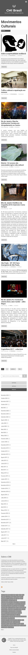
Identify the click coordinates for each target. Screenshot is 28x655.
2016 (23, 594)
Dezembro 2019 (5, 445)
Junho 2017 (4, 538)
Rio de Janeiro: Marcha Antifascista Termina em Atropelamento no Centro (10, 123)
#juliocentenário (5, 594)
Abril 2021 (3, 407)
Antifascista (4, 609)
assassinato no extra (21, 616)
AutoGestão (10, 627)
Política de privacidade (14, 649)
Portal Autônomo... (13, 55)
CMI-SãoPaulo (13, 266)
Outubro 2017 (4, 525)
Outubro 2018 (4, 488)
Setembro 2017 (5, 528)
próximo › (13, 369)
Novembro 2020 (5, 413)
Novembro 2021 (5, 401)
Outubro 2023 (4, 398)
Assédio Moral (11, 618)
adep (21, 598)
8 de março (16, 596)
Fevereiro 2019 (4, 476)
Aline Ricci (22, 602)
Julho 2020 (3, 423)
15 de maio (13, 594)
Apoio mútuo (4, 611)
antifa (17, 607)
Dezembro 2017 (5, 519)
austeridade (16, 625)
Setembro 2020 (5, 417)
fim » (20, 369)
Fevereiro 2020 (4, 438)
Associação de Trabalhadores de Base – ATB (11, 620)
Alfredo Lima (16, 602)
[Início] (14, 6)
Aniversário (4, 607)
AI (16, 600)
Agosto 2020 (4, 420)
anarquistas (21, 605)
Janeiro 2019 (4, 479)
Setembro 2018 (5, 491)
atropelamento (5, 623)
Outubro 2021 (4, 404)
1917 (17, 594)
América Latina (10, 603)
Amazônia (4, 603)
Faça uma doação (14, 647)
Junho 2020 (4, 426)
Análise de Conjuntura (20, 603)
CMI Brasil (14, 10)
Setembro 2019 (5, 454)
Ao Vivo (23, 609)
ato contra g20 (16, 621)
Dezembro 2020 (5, 410)
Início (14, 645)
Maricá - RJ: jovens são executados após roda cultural (12, 164)
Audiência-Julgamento (15, 623)
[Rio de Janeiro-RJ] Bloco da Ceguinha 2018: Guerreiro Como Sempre (13, 205)
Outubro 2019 (4, 451)
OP (11, 208)
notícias (14, 382)
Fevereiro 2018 (4, 513)
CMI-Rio (12, 127)
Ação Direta (16, 598)
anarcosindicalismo (6, 605)
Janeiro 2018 (4, 516)
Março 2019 (4, 473)
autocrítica (23, 625)
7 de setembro (9, 596)
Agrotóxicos (12, 600)
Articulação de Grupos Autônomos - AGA (11, 614)
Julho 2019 (3, 460)
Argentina (18, 611)
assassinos (4, 618)
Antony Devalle (17, 609)
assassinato (12, 616)
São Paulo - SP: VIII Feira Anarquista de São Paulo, (10, 264)
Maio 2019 (3, 466)
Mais (14, 543)
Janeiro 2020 (4, 441)
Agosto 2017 (4, 532)
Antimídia (10, 609)
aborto (21, 596)
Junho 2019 (4, 463)
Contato (14, 652)
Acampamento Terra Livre (7, 598)
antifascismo (23, 607)
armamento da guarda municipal (9, 612)
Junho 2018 (4, 500)
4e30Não (3, 596)
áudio (22, 623)
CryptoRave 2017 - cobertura (12, 349)
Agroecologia (5, 600)
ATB (23, 620)
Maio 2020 (3, 429)
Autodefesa (4, 627)
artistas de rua (5, 616)
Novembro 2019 (5, 448)
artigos (14, 386)
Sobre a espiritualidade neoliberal (13, 54)
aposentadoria (12, 611)
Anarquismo (14, 605)
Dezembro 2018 (5, 482)
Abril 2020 (3, 432)
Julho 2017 (3, 535)
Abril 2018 (3, 507)
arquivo (16, 389)
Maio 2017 (3, 541)
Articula (19, 612)
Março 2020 (4, 435)
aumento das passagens (7, 625)
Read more (4, 66)
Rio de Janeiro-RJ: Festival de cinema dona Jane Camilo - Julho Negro (13, 302)
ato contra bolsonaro (7, 621)
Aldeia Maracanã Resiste (7, 602)
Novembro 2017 (5, 522)
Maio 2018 (3, 504)
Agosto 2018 (4, 494)
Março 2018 (4, 510)
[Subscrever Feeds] (14, 587)
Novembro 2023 (5, 395)
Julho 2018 (3, 497)
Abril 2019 (3, 469)
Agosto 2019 (4, 457)
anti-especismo (11, 607)
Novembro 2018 (5, 485)
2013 (20, 594)
